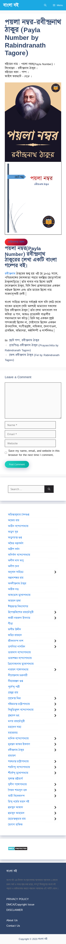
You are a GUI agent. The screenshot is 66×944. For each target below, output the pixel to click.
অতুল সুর (13, 532)
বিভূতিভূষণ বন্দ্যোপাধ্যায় (20, 710)
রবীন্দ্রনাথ (10, 274)
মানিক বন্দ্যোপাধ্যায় (18, 738)
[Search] (49, 489)
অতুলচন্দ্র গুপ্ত (15, 538)
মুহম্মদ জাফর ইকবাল (19, 744)
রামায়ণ (12, 756)
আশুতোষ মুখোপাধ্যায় (19, 595)
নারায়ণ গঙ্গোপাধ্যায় (18, 670)
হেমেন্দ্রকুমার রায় (17, 819)
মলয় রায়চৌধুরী (16, 721)
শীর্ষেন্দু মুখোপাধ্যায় (18, 773)
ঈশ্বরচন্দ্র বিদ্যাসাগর (18, 606)
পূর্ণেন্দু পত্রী (14, 687)
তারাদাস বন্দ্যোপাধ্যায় (19, 652)
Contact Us (13, 925)
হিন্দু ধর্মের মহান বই (18, 802)
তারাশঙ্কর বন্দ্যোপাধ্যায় (20, 658)
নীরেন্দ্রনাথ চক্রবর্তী (17, 675)
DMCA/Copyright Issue (20, 904)
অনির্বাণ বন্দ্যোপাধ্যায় (19, 555)
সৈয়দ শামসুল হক (17, 790)
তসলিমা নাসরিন (16, 647)
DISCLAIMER (14, 910)
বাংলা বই (11, 5)
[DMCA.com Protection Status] (17, 849)
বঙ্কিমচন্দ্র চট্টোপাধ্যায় (19, 704)
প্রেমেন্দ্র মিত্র (14, 698)
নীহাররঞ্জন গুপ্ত (15, 681)
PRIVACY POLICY (17, 899)
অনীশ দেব (13, 566)
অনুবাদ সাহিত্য (15, 572)
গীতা (10, 624)
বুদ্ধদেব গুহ (13, 715)
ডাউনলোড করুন (16, 242)
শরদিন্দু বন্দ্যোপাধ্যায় (19, 767)
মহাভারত (13, 733)
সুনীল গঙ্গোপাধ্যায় (17, 784)
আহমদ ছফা (14, 601)
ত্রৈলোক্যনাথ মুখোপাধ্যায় (21, 664)
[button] (45, 5)
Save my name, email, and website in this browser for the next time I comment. (34, 453)
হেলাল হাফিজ (15, 824)
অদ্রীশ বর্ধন (14, 549)
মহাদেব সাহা (14, 727)
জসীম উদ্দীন (14, 629)
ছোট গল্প (14, 340)
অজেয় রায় (13, 520)
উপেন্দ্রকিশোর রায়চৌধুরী (20, 612)
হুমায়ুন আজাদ (15, 807)
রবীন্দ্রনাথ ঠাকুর (30, 340)
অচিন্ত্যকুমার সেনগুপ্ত (18, 515)
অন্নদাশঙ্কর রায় (15, 578)
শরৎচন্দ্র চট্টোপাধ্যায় (18, 761)
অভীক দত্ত (13, 589)
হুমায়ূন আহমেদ (16, 813)
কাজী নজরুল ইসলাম (19, 618)
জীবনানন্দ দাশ (15, 641)
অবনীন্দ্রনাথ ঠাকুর (17, 583)
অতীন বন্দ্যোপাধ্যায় (18, 526)
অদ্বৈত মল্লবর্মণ (15, 543)
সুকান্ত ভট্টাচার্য (15, 779)
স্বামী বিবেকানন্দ (16, 796)
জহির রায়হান (15, 635)
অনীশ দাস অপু (16, 560)
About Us (12, 920)
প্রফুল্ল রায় (13, 692)
